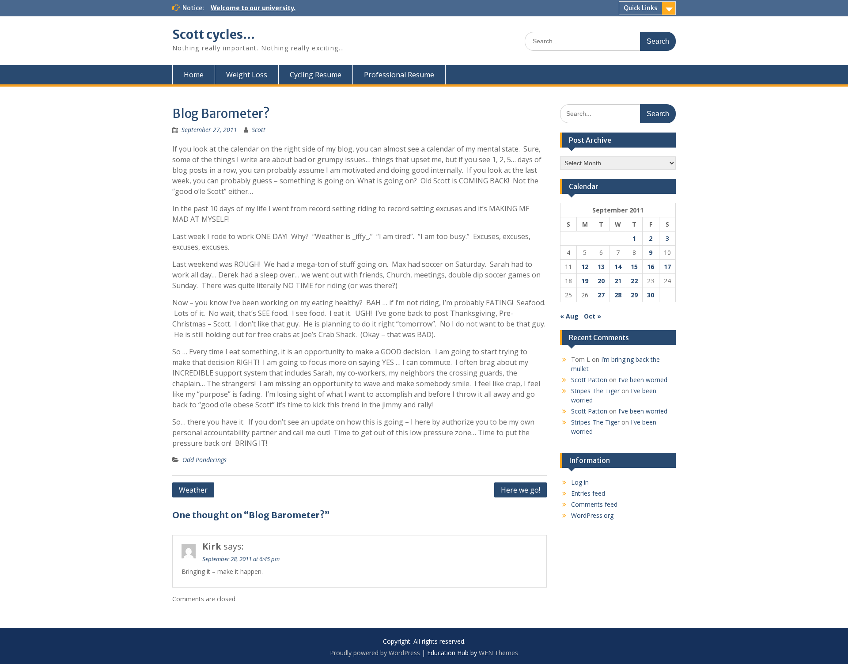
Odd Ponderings (204, 459)
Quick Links (640, 8)
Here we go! (520, 490)
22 (634, 281)
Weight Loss (246, 75)
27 (601, 295)
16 (650, 266)
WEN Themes (498, 653)
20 (601, 281)
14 (617, 266)
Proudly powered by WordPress (375, 653)
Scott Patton (589, 380)
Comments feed (594, 504)
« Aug (569, 316)
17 (667, 266)
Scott (258, 129)
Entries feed (588, 493)
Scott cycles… (213, 34)
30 (650, 295)
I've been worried (642, 380)
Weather (193, 490)
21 (617, 281)
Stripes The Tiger (595, 391)
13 (601, 266)
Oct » (592, 316)
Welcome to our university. (253, 8)
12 (584, 266)
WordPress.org (592, 515)
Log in (580, 482)
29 (634, 295)
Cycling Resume (315, 75)
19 (584, 281)
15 (634, 266)
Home (194, 75)
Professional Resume (399, 75)
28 (617, 295)
